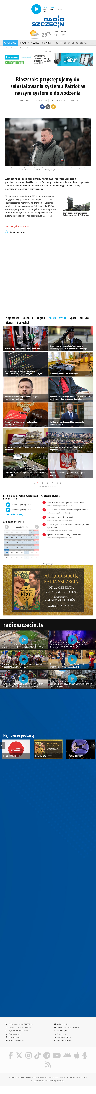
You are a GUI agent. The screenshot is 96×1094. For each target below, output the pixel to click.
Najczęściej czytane (50, 495)
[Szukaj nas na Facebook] (10, 1052)
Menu (92, 43)
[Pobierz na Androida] (67, 1052)
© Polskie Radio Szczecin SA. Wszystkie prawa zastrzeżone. (31, 1077)
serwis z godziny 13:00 (21, 509)
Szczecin (28, 318)
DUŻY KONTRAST (64, 1040)
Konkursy (46, 43)
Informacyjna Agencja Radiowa (65, 100)
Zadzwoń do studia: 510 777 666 (20, 1024)
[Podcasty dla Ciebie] (85, 1052)
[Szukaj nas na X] (19, 1052)
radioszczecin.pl (14, 1037)
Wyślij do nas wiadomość (81, 43)
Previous (2, 745)
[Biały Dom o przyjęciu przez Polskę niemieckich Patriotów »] (76, 203)
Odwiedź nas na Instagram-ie (69, 43)
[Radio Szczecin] (48, 22)
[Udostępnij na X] (47, 106)
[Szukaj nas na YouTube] (56, 1052)
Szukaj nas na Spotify (77, 43)
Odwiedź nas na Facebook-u (61, 43)
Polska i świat (24, 48)
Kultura (84, 318)
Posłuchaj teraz (63, 1030)
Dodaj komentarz (17, 232)
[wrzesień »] (36, 527)
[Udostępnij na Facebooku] (42, 106)
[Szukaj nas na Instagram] (28, 1052)
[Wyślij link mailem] (53, 106)
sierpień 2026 (22, 527)
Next (93, 745)
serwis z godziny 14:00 (21, 504)
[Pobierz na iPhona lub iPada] (77, 1052)
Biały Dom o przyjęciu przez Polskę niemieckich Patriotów (76, 213)
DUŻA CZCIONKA (64, 1037)
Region (40, 318)
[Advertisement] (48, 255)
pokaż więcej (16, 514)
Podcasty (24, 43)
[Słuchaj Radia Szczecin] (36, 9)
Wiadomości (10, 43)
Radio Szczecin (11, 48)
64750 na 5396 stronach (47, 486)
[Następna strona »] (60, 483)
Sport (73, 318)
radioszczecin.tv (23, 624)
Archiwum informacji (13, 521)
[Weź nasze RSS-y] (48, 1061)
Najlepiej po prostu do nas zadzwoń (57, 43)
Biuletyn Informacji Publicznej (68, 1027)
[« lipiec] (7, 527)
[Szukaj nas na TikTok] (37, 1052)
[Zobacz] (48, 59)
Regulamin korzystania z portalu (67, 1077)
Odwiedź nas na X (65, 43)
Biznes (10, 322)
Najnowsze (12, 318)
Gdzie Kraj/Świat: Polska (17, 226)
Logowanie (61, 1034)
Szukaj (86, 43)
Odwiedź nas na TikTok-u (73, 43)
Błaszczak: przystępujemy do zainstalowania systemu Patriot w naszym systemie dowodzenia (48, 86)
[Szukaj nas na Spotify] (47, 1052)
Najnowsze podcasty (19, 735)
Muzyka (35, 43)
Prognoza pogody (15, 1034)
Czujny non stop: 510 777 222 (19, 1027)
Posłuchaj (23, 322)
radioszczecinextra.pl (16, 1040)
